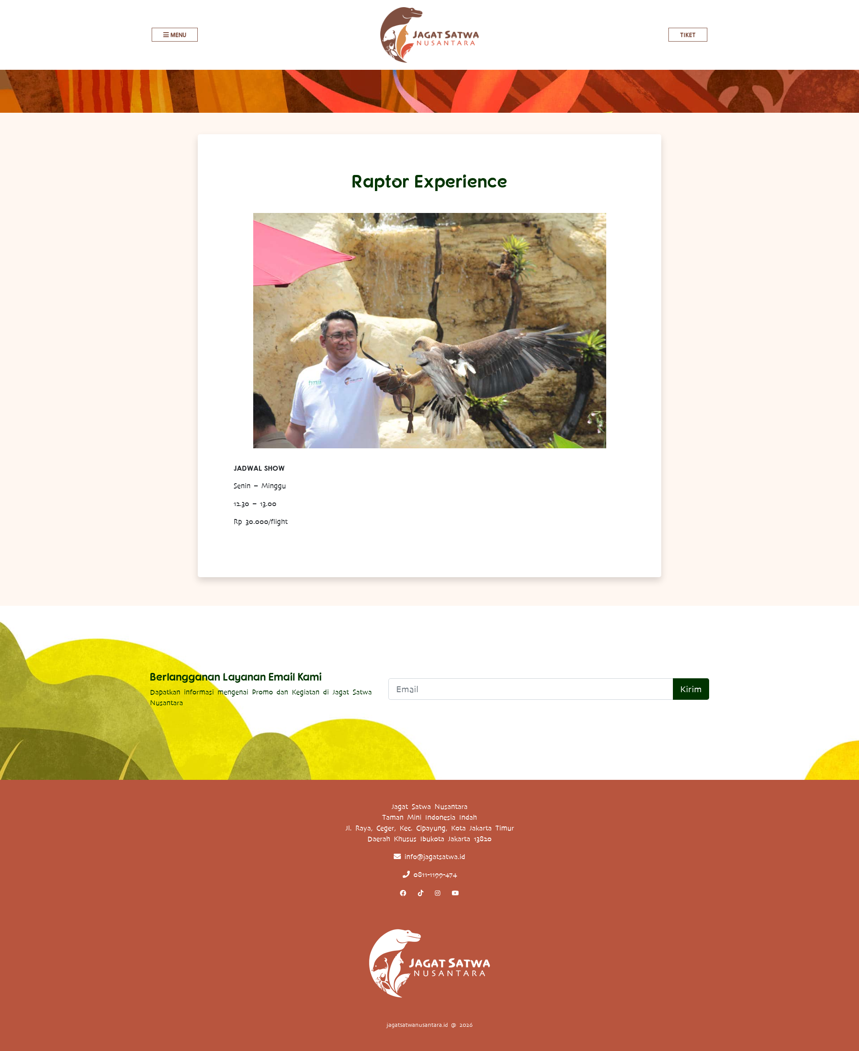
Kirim (691, 689)
